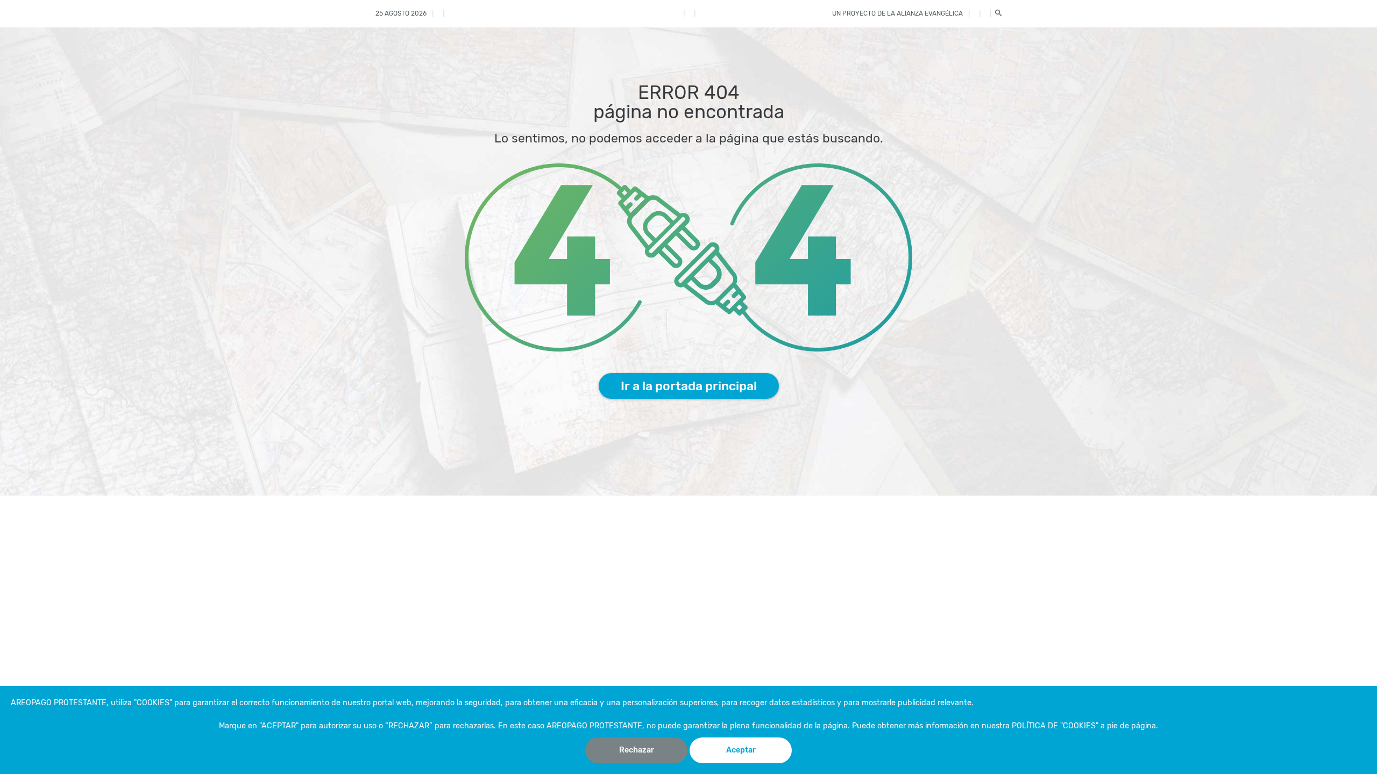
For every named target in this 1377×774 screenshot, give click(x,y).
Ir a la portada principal (689, 385)
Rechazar (636, 750)
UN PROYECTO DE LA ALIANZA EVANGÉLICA (897, 13)
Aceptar (741, 750)
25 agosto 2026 (401, 13)
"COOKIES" (153, 702)
